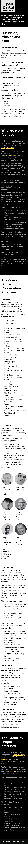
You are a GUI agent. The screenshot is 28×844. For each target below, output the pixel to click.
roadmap (12, 771)
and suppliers (13, 156)
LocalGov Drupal (18, 841)
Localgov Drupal (7, 148)
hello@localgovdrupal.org (10, 727)
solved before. (16, 116)
